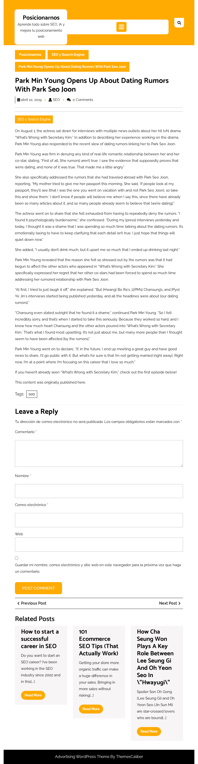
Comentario (26, 432)
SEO (56, 100)
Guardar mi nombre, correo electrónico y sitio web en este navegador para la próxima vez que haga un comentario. (98, 568)
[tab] (121, 27)
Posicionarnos (41, 18)
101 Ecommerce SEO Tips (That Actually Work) (99, 643)
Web (19, 534)
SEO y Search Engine (68, 55)
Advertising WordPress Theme (82, 756)
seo (31, 394)
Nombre (23, 476)
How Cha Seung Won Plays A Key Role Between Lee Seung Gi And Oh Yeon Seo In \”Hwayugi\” (155, 657)
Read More (35, 696)
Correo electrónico (31, 505)
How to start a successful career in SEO (40, 639)
